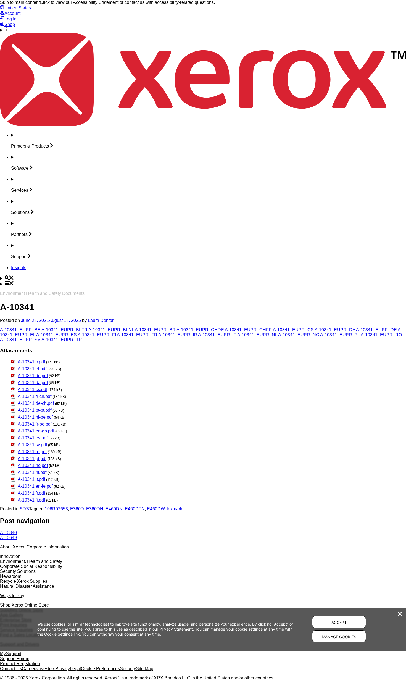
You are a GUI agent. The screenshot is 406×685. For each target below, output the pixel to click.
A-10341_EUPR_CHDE (200, 329)
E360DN (94, 508)
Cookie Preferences (100, 668)
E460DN (114, 508)
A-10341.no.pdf (33, 465)
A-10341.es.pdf (33, 437)
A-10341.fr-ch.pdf (34, 396)
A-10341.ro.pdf (32, 451)
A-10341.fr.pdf (31, 493)
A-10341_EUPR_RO (381, 334)
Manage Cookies (339, 636)
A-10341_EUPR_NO (298, 334)
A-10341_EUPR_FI (97, 334)
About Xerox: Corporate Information (34, 547)
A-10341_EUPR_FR (137, 334)
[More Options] (203, 30)
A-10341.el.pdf (32, 368)
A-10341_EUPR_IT (217, 334)
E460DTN (135, 508)
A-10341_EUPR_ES (56, 334)
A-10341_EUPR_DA (335, 329)
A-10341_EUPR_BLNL (111, 329)
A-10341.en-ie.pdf (35, 486)
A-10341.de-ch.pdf (36, 403)
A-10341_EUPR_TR (61, 339)
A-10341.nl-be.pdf (35, 417)
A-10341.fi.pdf (31, 500)
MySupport (10, 653)
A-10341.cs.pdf (32, 389)
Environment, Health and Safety (31, 561)
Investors (46, 668)
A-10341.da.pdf (33, 382)
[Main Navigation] (203, 284)
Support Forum (14, 658)
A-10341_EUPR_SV (20, 339)
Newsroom (10, 576)
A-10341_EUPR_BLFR (64, 329)
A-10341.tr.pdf (31, 361)
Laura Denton (101, 320)
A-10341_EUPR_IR (177, 334)
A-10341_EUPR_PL (340, 334)
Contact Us (11, 668)
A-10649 (8, 537)
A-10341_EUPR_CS (293, 329)
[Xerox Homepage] (203, 124)
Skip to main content (20, 2)
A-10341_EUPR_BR (155, 329)
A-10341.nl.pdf (32, 472)
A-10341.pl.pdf (32, 458)
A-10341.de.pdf (33, 375)
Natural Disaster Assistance (27, 586)
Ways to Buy (12, 595)
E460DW (156, 508)
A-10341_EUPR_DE (376, 329)
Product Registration (20, 663)
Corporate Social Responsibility (31, 566)
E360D (77, 508)
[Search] (203, 278)
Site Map (144, 668)
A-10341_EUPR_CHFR (248, 329)
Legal (75, 668)
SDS (24, 508)
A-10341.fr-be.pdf (35, 424)
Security (128, 668)
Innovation (10, 556)
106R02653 (56, 508)
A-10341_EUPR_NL (257, 334)
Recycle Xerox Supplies (23, 581)
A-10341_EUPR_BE (20, 329)
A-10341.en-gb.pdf (36, 431)
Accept (339, 622)
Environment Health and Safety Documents (42, 293)
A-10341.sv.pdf (32, 444)
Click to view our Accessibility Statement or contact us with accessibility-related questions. (127, 2)
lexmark (174, 508)
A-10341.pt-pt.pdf (34, 410)
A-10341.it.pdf (31, 479)
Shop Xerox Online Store (24, 605)
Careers (30, 668)
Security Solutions (18, 571)
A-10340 (8, 532)
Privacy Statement (176, 629)
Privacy (62, 668)
